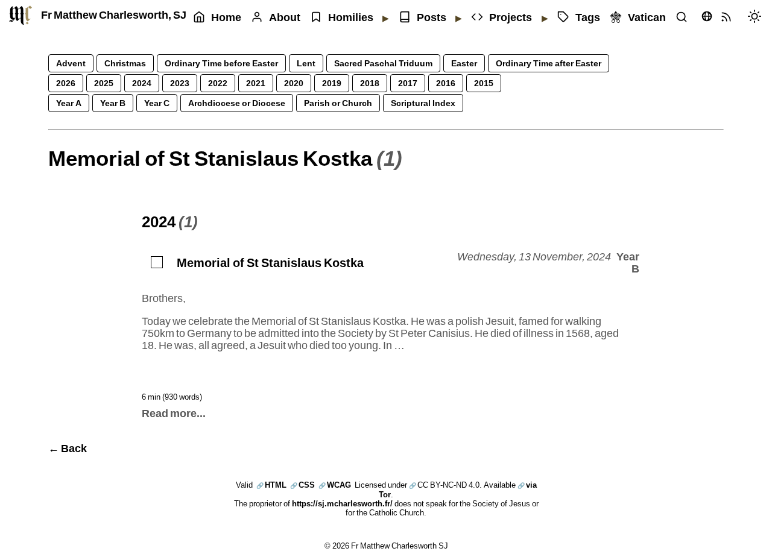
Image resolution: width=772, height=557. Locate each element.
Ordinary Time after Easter (548, 63)
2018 (369, 83)
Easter (464, 63)
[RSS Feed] (729, 17)
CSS (302, 484)
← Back (67, 448)
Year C (156, 103)
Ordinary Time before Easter (221, 63)
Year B (112, 103)
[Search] (684, 17)
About (284, 17)
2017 (407, 83)
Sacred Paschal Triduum (383, 63)
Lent (306, 63)
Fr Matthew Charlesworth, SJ (113, 14)
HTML (271, 484)
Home (226, 17)
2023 (179, 83)
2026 (65, 83)
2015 (483, 83)
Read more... (174, 413)
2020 (293, 83)
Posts (431, 17)
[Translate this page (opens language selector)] (707, 16)
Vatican (647, 17)
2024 (141, 83)
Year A (68, 103)
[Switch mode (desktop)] (757, 17)
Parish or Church (338, 103)
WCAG (334, 484)
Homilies (350, 17)
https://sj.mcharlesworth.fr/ (342, 503)
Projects (510, 17)
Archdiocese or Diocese (236, 103)
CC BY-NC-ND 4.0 (444, 484)
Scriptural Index (423, 103)
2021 (255, 83)
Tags (587, 17)
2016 (445, 83)
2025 (103, 83)
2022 (217, 83)
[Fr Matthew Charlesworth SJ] (20, 15)
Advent (71, 63)
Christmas (125, 63)
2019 (331, 83)
